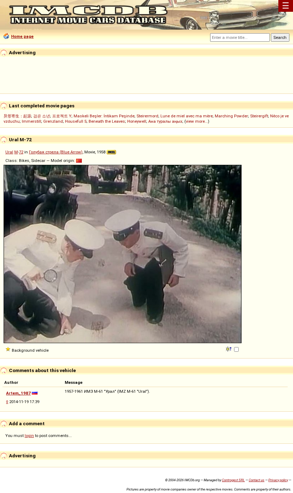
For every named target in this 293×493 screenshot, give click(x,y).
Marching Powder (231, 115)
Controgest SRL (233, 480)
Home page (22, 36)
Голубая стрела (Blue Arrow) (56, 151)
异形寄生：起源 (17, 115)
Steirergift (259, 115)
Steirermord (147, 115)
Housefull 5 (75, 121)
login (29, 435)
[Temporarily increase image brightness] (229, 348)
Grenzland (53, 121)
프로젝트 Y (61, 115)
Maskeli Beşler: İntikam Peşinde (104, 115)
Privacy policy (278, 480)
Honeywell (136, 121)
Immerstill (31, 121)
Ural (9, 151)
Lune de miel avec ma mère (186, 115)
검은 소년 (41, 115)
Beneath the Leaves (107, 121)
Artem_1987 (18, 393)
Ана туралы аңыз (165, 121)
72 (21, 151)
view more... (197, 121)
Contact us (256, 480)
